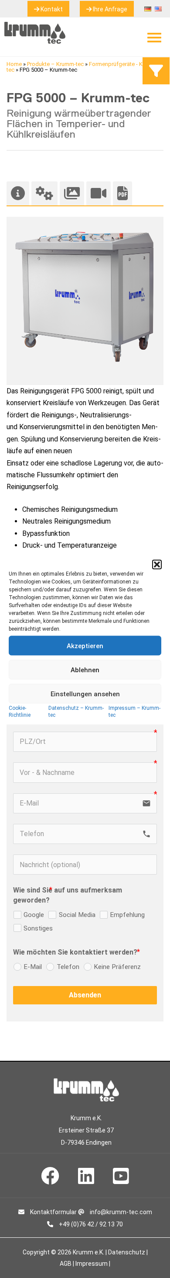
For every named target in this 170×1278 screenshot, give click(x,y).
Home (14, 64)
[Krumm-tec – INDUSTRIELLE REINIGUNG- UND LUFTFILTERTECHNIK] (34, 41)
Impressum (91, 1263)
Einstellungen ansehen (85, 694)
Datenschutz (126, 1252)
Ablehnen (85, 670)
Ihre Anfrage (109, 9)
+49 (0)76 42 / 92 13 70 (90, 1224)
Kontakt (51, 9)
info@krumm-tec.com (120, 1212)
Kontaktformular (53, 1212)
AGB (65, 1263)
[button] (157, 564)
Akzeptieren (85, 645)
